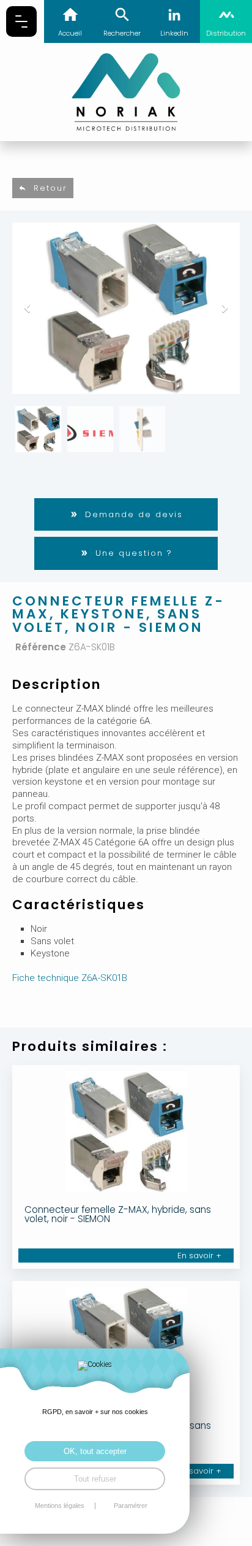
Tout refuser (95, 1478)
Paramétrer (130, 1505)
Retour (50, 188)
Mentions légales (59, 1505)
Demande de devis (134, 514)
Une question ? (133, 553)
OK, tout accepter (95, 1451)
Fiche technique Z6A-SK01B (69, 977)
